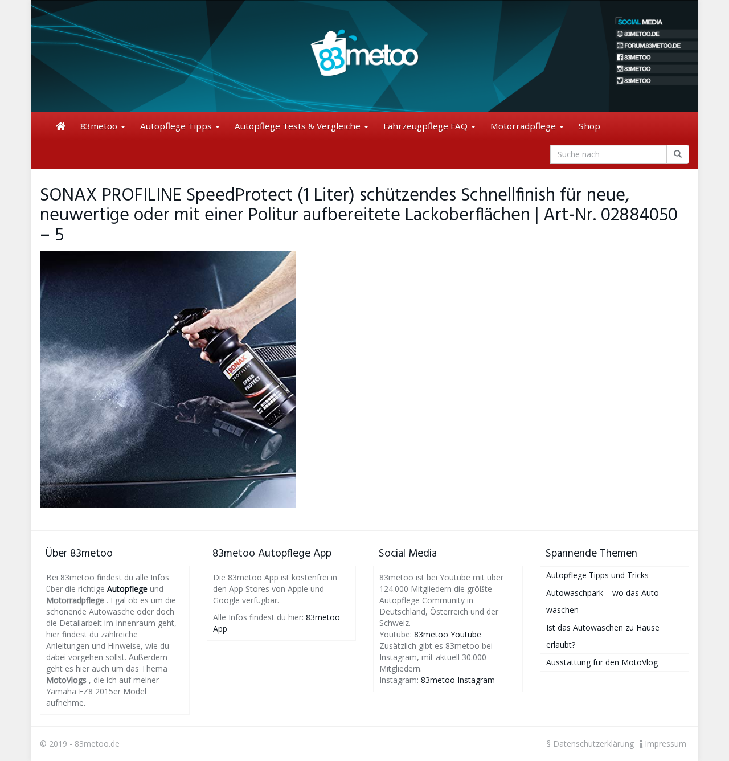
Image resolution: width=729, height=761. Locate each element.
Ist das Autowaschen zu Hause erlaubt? (603, 636)
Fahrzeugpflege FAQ (426, 126)
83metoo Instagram (458, 679)
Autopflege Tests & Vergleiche (299, 126)
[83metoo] (364, 56)
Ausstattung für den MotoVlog (602, 662)
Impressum (664, 743)
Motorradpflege (524, 126)
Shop (589, 126)
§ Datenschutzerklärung (590, 743)
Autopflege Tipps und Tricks (597, 575)
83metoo (100, 126)
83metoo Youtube (447, 634)
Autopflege (127, 588)
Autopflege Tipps (177, 126)
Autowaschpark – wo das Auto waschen (602, 601)
